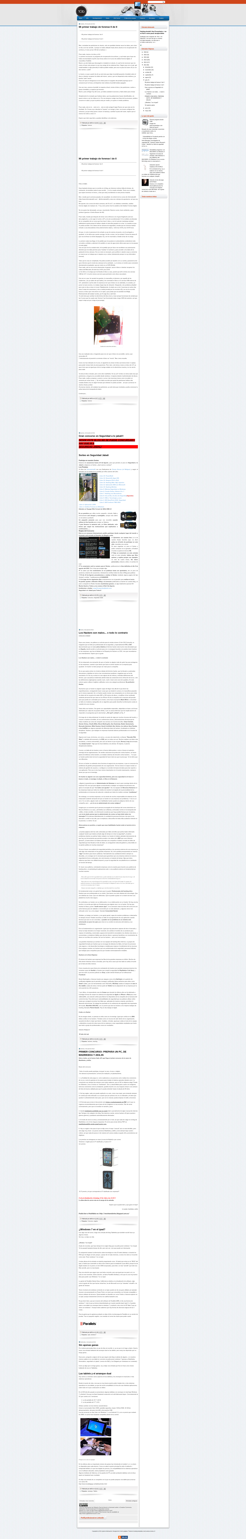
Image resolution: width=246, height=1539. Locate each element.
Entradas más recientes (87, 1501)
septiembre (148, 75)
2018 (145, 52)
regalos (96, 1221)
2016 (145, 54)
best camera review (148, 1531)
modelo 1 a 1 (126, 1464)
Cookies (161, 18)
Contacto (142, 18)
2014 (145, 60)
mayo (147, 110)
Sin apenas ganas (88, 1345)
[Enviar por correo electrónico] (99, 123)
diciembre (148, 67)
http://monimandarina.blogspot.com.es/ (114, 1214)
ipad (89, 1334)
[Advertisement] (93, 144)
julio (146, 80)
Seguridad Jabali (98, 597)
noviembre (148, 70)
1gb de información (107, 1531)
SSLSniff (108, 983)
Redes (107, 18)
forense (90, 125)
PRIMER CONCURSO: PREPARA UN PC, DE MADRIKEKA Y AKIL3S (102, 1053)
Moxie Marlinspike (84, 979)
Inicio (80, 18)
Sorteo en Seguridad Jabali (94, 455)
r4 (154, 1531)
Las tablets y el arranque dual (95, 1373)
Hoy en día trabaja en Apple (108, 1007)
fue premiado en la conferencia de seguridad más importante (118, 1003)
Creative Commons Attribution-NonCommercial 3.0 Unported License (105, 1508)
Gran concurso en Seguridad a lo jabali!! (101, 436)
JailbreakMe (82, 996)
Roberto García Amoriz (101, 1507)
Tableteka (114, 1232)
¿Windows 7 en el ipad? (92, 1229)
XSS (87, 18)
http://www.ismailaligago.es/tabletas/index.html (93, 1484)
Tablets (95, 1491)
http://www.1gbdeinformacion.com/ (101, 1510)
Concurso (90, 597)
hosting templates (138, 1531)
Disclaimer (152, 18)
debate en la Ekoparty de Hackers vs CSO (109, 651)
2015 (145, 57)
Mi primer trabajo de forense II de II (98, 27)
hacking (95, 1041)
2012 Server (117, 18)
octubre (147, 72)
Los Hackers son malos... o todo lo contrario (103, 632)
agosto (147, 77)
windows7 (93, 1334)
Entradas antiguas (131, 1501)
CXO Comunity (127, 642)
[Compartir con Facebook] (105, 123)
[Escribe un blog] (101, 123)
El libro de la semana (130, 18)
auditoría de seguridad (98, 849)
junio (146, 108)
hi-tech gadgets (124, 1531)
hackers (90, 1041)
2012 (145, 65)
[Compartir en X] (103, 123)
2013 (145, 62)
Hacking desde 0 (97, 18)
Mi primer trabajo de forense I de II (92, 34)
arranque (90, 1491)
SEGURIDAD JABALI (90, 446)
